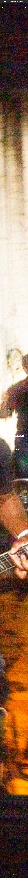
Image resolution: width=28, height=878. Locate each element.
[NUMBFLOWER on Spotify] (14, 449)
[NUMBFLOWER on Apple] (16, 449)
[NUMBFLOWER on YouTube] (18, 449)
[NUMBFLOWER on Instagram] (11, 449)
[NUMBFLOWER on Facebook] (9, 449)
